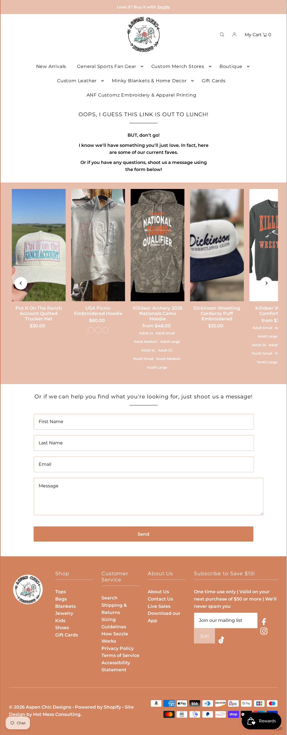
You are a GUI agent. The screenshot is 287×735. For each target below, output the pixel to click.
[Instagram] (263, 632)
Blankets (65, 606)
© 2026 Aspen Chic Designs (40, 707)
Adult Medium (146, 341)
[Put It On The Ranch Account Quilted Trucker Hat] (39, 245)
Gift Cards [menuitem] (214, 80)
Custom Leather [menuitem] (77, 80)
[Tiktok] (221, 641)
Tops (60, 591)
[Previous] (21, 283)
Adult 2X (165, 350)
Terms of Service (120, 655)
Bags (61, 599)
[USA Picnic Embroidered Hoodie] (98, 245)
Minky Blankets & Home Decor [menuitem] (149, 80)
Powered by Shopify (98, 707)
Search (109, 598)
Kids (60, 620)
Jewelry (64, 613)
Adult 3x (276, 345)
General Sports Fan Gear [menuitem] (106, 66)
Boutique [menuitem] (230, 66)
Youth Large (157, 367)
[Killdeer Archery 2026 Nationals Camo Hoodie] (157, 245)
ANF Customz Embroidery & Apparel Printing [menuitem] (141, 95)
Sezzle (163, 7)
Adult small (165, 333)
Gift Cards (66, 635)
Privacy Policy (117, 648)
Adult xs (146, 333)
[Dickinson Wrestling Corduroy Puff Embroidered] (217, 245)
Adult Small (262, 328)
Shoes (62, 627)
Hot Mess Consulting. (57, 714)
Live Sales (159, 606)
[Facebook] (263, 622)
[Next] (266, 283)
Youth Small (143, 359)
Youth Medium (168, 359)
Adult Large (170, 341)
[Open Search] (222, 34)
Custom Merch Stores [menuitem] (177, 66)
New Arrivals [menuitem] (51, 66)
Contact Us (160, 599)
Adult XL (148, 350)
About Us (158, 591)
